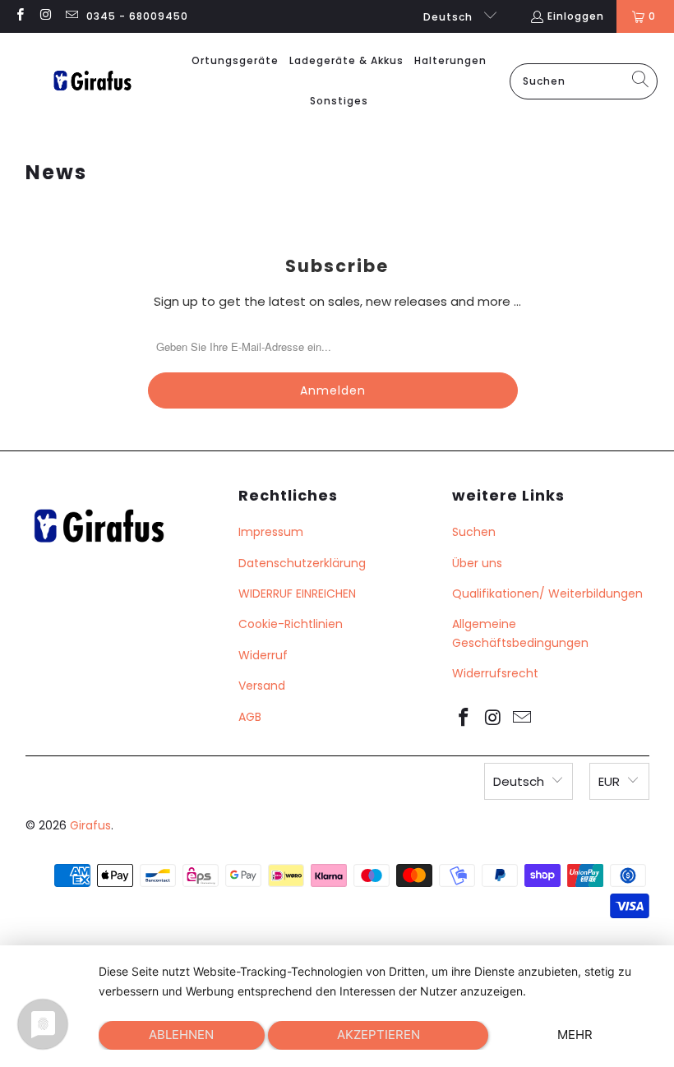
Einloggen (575, 16)
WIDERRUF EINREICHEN (297, 593)
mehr (575, 1034)
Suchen (474, 532)
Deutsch (449, 17)
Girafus (90, 825)
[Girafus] (92, 82)
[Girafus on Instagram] (45, 16)
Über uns (477, 563)
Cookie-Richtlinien (290, 624)
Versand (261, 685)
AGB (249, 717)
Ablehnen (181, 1034)
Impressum (270, 532)
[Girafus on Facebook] (19, 16)
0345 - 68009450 (137, 16)
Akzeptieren (378, 1034)
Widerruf (263, 655)
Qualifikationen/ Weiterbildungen (547, 593)
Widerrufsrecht (495, 673)
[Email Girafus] (71, 16)
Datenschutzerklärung (302, 563)
